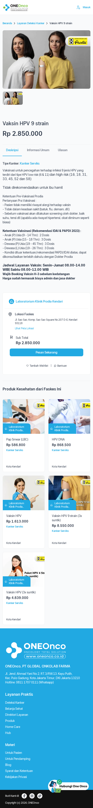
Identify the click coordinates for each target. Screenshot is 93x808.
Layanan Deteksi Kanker (30, 23)
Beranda (7, 23)
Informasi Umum (38, 150)
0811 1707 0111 (27, 682)
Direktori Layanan (16, 714)
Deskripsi (12, 150)
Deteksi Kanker (14, 702)
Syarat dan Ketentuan (19, 771)
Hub (8, 733)
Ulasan (62, 150)
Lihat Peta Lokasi (24, 328)
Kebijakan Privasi (16, 777)
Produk (10, 720)
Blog (8, 765)
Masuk (86, 7)
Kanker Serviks (30, 163)
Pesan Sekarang (46, 352)
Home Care (12, 727)
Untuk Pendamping (17, 758)
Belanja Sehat (14, 708)
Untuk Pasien (13, 752)
